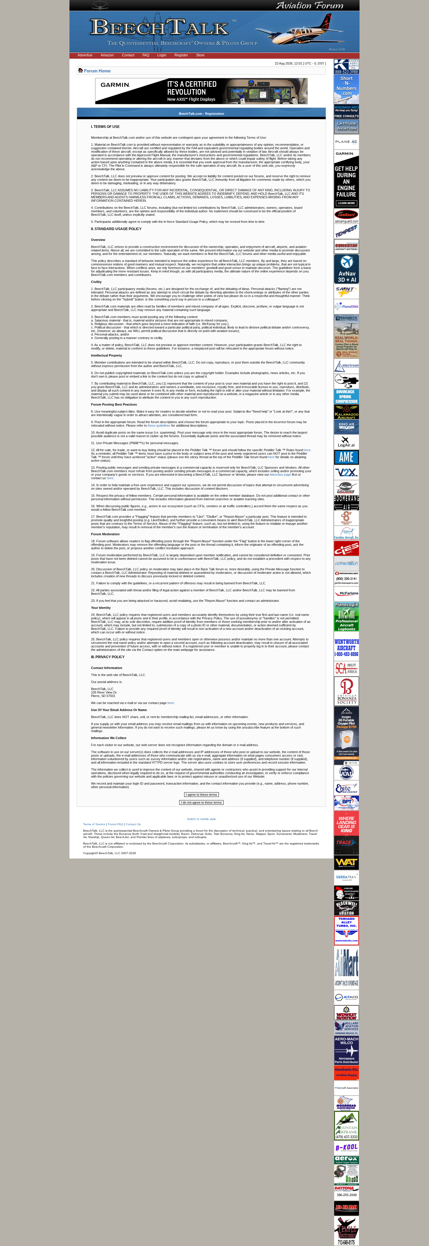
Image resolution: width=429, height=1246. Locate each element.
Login (161, 55)
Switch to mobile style (201, 819)
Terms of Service (94, 824)
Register (181, 55)
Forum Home (97, 70)
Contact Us (133, 824)
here (307, 450)
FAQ (145, 55)
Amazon (107, 55)
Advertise (85, 55)
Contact (128, 55)
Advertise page (280, 474)
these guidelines (159, 425)
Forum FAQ (115, 824)
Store (200, 55)
